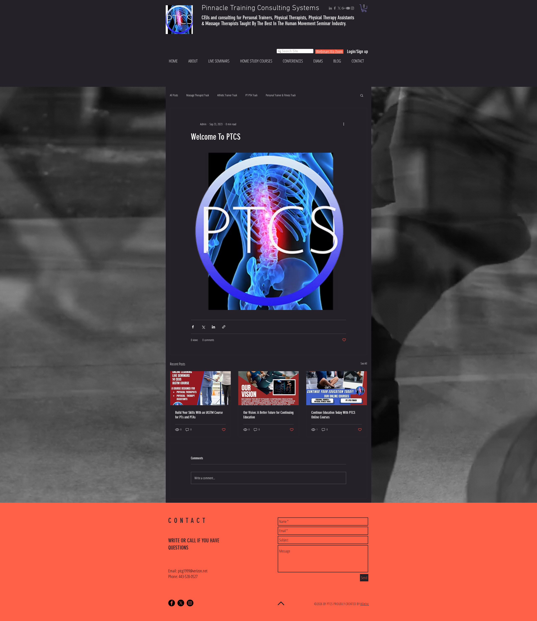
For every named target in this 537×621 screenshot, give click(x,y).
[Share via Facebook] (193, 327)
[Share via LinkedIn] (213, 327)
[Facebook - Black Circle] (171, 603)
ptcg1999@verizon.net (192, 571)
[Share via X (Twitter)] (203, 327)
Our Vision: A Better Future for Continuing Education (268, 414)
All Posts (174, 95)
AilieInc (364, 603)
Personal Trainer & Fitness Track (281, 95)
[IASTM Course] (200, 388)
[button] (364, 8)
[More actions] (343, 123)
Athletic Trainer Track (227, 95)
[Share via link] (224, 327)
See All (364, 363)
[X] (339, 8)
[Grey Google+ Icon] (343, 8)
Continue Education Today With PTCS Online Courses (333, 414)
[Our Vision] (268, 388)
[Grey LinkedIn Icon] (330, 8)
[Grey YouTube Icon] (348, 8)
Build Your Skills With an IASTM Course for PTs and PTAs (199, 414)
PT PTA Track (251, 95)
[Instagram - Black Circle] (190, 603)
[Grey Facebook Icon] (335, 8)
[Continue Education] (336, 388)
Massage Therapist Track (197, 95)
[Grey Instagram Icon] (352, 8)
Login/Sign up (357, 51)
